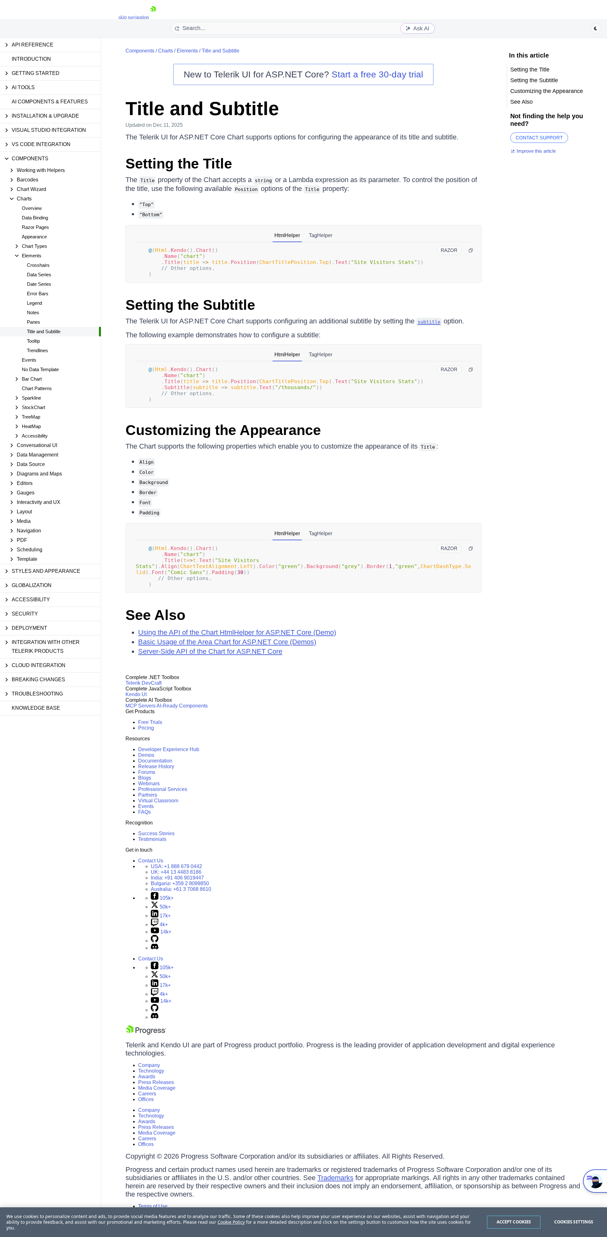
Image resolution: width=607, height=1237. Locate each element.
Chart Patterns (37, 388)
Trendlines (37, 350)
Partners (147, 795)
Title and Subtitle (43, 331)
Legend (34, 303)
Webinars (149, 783)
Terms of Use (153, 1206)
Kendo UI (136, 694)
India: (177, 877)
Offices (146, 1099)
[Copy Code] (470, 250)
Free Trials (150, 722)
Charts (165, 50)
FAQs (144, 812)
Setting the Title (179, 164)
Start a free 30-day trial (377, 74)
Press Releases (156, 1082)
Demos (146, 755)
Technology (151, 1071)
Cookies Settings (573, 1222)
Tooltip (33, 341)
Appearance (34, 236)
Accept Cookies (514, 1222)
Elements (187, 50)
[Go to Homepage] (153, 17)
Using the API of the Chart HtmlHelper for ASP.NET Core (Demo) (237, 632)
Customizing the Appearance (223, 430)
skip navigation (134, 17)
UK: (176, 872)
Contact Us (150, 860)
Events (29, 360)
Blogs (144, 778)
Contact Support (539, 137)
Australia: (181, 889)
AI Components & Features (50, 101)
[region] (303, 1222)
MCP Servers (141, 705)
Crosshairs (38, 265)
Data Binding (35, 217)
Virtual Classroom (158, 800)
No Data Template (40, 369)
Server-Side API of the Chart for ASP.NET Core (210, 651)
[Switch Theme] (596, 28)
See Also (155, 615)
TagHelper (320, 235)
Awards (146, 1076)
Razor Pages (35, 227)
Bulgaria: (180, 883)
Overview (32, 208)
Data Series (39, 274)
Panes (33, 322)
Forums (146, 772)
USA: (176, 866)
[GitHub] (154, 940)
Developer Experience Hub (168, 749)
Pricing (146, 728)
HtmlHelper (287, 235)
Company (149, 1065)
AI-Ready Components (182, 705)
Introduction (31, 59)
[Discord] (154, 948)
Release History (156, 766)
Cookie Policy (231, 1222)
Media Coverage (156, 1088)
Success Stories (156, 833)
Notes (33, 312)
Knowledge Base (36, 708)
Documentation (155, 760)
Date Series (39, 284)
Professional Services (162, 789)
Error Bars (37, 293)
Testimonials (152, 839)
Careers (147, 1093)
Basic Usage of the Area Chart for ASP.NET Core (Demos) (227, 642)
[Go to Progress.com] (146, 1033)
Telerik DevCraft (144, 683)
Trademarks (335, 1178)
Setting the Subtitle (190, 305)
